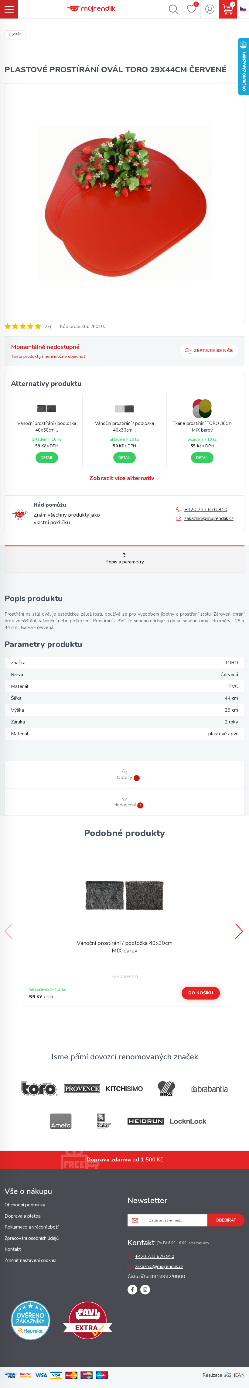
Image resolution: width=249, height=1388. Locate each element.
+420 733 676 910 (205, 509)
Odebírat (226, 1220)
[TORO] (39, 1089)
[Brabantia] (209, 1088)
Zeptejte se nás (213, 351)
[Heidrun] (146, 1121)
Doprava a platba (23, 1216)
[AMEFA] (61, 1121)
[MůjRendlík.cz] (91, 9)
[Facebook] (132, 1289)
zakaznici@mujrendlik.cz (209, 518)
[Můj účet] (210, 9)
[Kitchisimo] (124, 1089)
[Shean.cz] (234, 1375)
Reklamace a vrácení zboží (32, 1227)
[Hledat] (173, 9)
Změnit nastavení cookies (30, 1260)
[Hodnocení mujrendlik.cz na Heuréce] (30, 1321)
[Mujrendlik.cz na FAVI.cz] (88, 1321)
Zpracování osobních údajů (32, 1238)
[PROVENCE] (82, 1089)
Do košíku (200, 993)
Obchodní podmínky (25, 1205)
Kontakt (13, 1249)
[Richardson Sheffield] (103, 1121)
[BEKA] (167, 1089)
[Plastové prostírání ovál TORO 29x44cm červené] (124, 203)
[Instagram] (145, 1289)
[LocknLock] (188, 1121)
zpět (17, 35)
